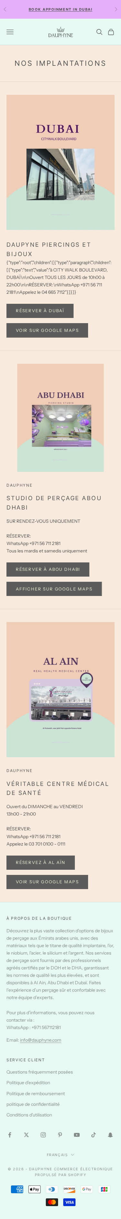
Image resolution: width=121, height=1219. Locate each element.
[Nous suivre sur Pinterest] (60, 1135)
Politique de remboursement (35, 1093)
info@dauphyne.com (40, 1040)
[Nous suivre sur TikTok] (93, 1135)
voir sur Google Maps (47, 330)
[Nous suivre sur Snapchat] (110, 1135)
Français (57, 1155)
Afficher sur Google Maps (54, 588)
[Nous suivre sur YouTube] (77, 1135)
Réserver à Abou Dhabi (48, 569)
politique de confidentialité (33, 1104)
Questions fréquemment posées (39, 1072)
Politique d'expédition (28, 1082)
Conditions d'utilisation (29, 1115)
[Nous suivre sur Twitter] (26, 1135)
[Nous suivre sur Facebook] (9, 1135)
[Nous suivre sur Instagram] (43, 1135)
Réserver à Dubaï (40, 310)
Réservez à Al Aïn (41, 862)
